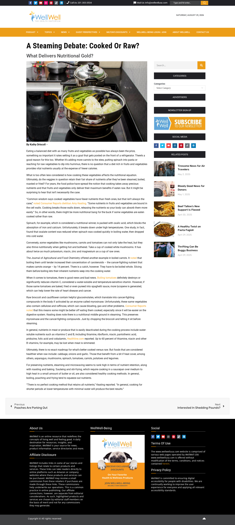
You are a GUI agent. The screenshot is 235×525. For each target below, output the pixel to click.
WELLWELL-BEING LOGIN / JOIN (151, 32)
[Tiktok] (56, 3)
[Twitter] (35, 3)
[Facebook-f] (30, 3)
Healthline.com (75, 338)
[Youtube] (41, 3)
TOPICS (48, 32)
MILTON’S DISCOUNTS (116, 32)
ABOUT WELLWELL (181, 32)
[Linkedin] (61, 3)
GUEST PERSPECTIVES (86, 32)
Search (204, 3)
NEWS (64, 32)
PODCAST (30, 32)
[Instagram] (46, 3)
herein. (166, 463)
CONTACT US (202, 32)
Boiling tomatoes (106, 277)
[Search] (201, 65)
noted (133, 257)
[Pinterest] (51, 3)
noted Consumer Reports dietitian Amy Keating (60, 203)
